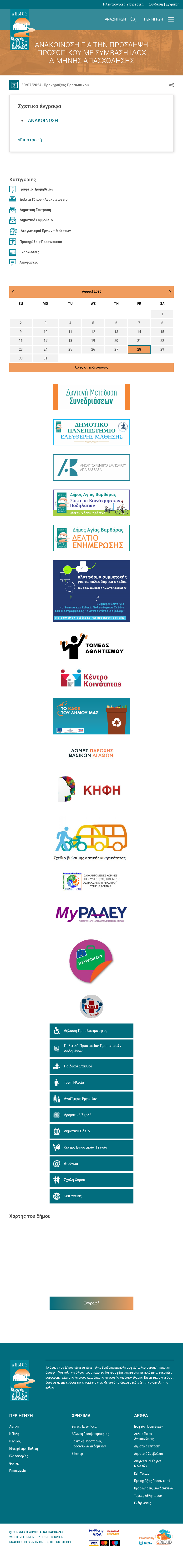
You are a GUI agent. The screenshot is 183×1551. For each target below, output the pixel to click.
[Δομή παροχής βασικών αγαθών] (91, 753)
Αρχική (14, 1426)
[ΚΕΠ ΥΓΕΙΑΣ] (91, 1006)
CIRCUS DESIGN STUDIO (55, 1542)
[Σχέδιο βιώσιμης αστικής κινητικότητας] (91, 839)
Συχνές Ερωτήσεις (84, 1426)
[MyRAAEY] (91, 914)
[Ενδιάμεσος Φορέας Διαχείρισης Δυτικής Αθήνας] (91, 881)
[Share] (171, 85)
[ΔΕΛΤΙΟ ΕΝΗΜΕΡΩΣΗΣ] (91, 538)
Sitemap (77, 1454)
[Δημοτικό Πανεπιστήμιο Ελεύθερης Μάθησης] (91, 432)
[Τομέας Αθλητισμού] (91, 645)
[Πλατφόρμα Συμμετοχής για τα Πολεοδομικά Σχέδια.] (91, 591)
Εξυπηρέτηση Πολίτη (23, 1449)
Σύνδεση (156, 4)
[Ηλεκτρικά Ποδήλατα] (91, 502)
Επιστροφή (30, 139)
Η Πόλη (14, 1434)
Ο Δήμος (15, 1441)
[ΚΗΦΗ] (91, 789)
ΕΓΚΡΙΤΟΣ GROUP (52, 1537)
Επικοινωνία (17, 1471)
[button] (133, 19)
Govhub (14, 1463)
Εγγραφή (172, 4)
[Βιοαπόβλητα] (91, 716)
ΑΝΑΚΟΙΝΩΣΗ (43, 120)
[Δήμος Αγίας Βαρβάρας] (22, 29)
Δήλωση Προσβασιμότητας (90, 1434)
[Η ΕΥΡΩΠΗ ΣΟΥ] (91, 962)
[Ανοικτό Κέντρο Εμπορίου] (91, 467)
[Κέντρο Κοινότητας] (91, 679)
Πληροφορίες (18, 1456)
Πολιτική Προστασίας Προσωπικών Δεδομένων (89, 1443)
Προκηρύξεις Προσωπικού (66, 85)
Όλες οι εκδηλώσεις (91, 367)
